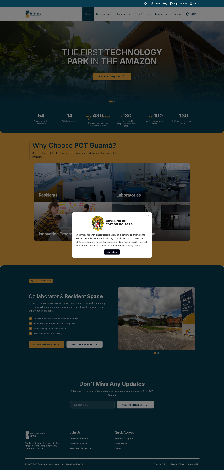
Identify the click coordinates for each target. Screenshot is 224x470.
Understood (112, 252)
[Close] (148, 215)
